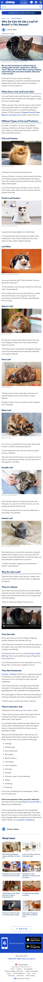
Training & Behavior (16, 18)
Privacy (19, 969)
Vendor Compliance (31, 971)
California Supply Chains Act (14, 971)
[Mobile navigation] (2, 2)
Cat (8, 18)
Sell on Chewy (30, 976)
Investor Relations (19, 973)
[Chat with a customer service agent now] (32, 2)
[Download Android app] (33, 947)
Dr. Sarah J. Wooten (9, 674)
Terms (12, 969)
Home (3, 18)
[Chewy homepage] (10, 2)
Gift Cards (20, 976)
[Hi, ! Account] (36, 2)
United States (23, 965)
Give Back (11, 976)
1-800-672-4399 (14, 959)
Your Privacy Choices (23, 978)
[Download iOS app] (33, 940)
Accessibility (28, 969)
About (9, 973)
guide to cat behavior (26, 820)
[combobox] (21, 7)
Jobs (28, 973)
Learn (34, 973)
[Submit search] (40, 7)
